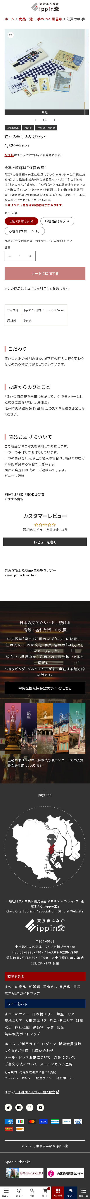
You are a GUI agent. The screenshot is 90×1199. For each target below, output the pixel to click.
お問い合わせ (42, 1050)
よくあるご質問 (17, 1050)
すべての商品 (15, 986)
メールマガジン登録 (56, 1064)
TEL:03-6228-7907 (27, 952)
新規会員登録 (70, 1043)
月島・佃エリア (62, 1020)
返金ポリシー (66, 1078)
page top (45, 794)
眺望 (80, 1020)
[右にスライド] (54, 120)
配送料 (9, 155)
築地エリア (14, 1020)
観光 (60, 1027)
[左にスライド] (35, 120)
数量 (7, 248)
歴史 (50, 1027)
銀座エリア (66, 1014)
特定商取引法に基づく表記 (37, 1072)
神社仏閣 (22, 1027)
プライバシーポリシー (19, 1078)
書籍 (77, 986)
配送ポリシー (45, 1078)
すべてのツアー (17, 1014)
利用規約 (11, 1072)
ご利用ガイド (28, 1043)
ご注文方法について (21, 1064)
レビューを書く (45, 542)
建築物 (38, 1027)
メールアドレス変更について (28, 1057)
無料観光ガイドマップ (22, 993)
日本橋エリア (43, 1014)
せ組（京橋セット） (21, 221)
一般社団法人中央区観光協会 (35, 1092)
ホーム (10, 1043)
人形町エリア (36, 1020)
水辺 (8, 1027)
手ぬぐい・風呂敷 (57, 986)
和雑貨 (34, 986)
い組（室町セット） (57, 221)
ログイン (49, 1043)
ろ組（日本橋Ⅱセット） (24, 231)
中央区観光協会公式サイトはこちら (44, 688)
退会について (65, 1057)
